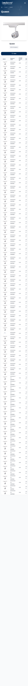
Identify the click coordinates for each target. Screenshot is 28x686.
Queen (6, 7)
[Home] (1, 7)
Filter (15, 53)
